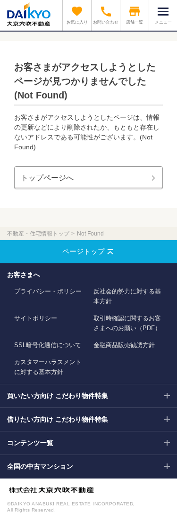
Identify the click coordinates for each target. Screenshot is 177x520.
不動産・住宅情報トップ (38, 233)
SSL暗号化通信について (47, 345)
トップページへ (47, 178)
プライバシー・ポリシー (48, 291)
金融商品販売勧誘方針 (124, 345)
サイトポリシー (35, 318)
